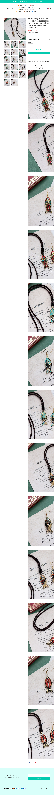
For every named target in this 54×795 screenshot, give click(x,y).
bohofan (43, 792)
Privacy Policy (15, 775)
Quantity (29, 42)
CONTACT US (16, 777)
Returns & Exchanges (7, 775)
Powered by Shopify (47, 792)
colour (29, 37)
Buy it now (39, 52)
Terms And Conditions (8, 777)
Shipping (29, 32)
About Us (5, 774)
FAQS (10, 774)
